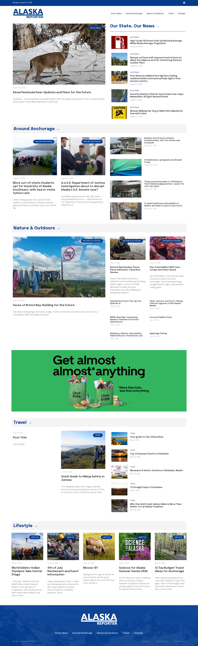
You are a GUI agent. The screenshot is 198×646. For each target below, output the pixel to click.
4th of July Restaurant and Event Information (63, 571)
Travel (170, 13)
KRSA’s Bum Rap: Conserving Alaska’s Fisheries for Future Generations (124, 319)
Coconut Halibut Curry (161, 317)
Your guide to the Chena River (147, 437)
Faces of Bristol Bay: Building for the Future (43, 305)
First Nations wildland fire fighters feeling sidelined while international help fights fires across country (155, 78)
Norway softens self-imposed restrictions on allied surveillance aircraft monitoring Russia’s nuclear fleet (156, 60)
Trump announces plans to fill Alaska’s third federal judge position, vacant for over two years (164, 184)
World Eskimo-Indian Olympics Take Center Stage (27, 571)
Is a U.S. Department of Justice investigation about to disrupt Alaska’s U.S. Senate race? (83, 186)
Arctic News (116, 13)
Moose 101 (90, 567)
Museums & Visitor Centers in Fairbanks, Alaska (156, 470)
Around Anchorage (134, 13)
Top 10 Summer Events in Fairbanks (149, 454)
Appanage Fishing (158, 333)
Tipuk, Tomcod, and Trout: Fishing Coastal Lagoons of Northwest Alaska (166, 303)
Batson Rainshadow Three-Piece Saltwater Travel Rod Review (125, 270)
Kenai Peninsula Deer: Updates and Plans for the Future (52, 92)
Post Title (20, 437)
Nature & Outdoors (155, 13)
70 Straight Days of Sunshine (146, 487)
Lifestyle (181, 13)
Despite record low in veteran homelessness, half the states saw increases (162, 140)
